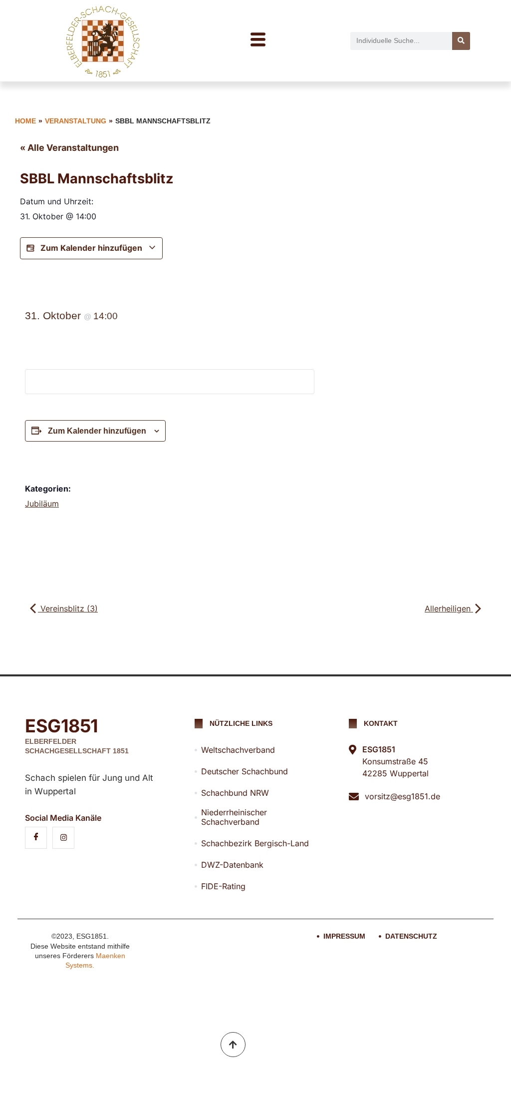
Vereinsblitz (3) (68, 608)
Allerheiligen (449, 608)
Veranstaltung (75, 121)
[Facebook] (36, 838)
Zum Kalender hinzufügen (91, 248)
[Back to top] (233, 1044)
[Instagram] (63, 838)
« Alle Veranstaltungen (69, 147)
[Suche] (461, 41)
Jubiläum (42, 504)
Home (25, 121)
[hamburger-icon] (258, 40)
